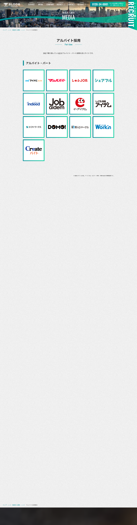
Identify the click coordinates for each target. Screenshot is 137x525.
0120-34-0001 (100, 4)
